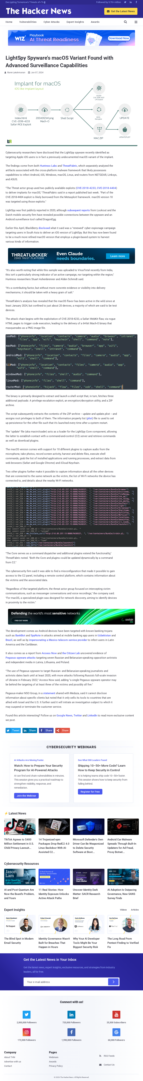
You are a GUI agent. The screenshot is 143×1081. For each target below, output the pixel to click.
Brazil (9, 640)
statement (49, 693)
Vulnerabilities (28, 22)
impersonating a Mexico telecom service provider (58, 640)
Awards (95, 22)
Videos (123, 909)
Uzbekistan (104, 635)
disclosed (44, 228)
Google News (64, 715)
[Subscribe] (113, 981)
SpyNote (36, 635)
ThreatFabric (69, 165)
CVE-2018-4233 (86, 188)
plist (89, 418)
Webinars (53, 1057)
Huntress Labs (48, 165)
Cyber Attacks (52, 22)
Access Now (49, 653)
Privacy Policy (56, 1066)
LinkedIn (92, 715)
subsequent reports (78, 210)
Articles (135, 909)
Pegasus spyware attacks (21, 657)
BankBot (20, 635)
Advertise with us (12, 1061)
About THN (9, 1057)
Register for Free (90, 791)
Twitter (78, 715)
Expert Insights (75, 22)
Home (9, 22)
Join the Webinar (26, 795)
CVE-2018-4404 (106, 188)
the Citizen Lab (71, 653)
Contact (8, 1066)
